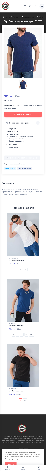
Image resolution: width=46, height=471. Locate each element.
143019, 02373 (13, 389)
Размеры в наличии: (12, 105)
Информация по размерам (32, 106)
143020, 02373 (13, 323)
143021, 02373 (13, 258)
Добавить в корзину (24, 114)
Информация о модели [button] (19, 123)
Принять (10, 464)
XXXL (25, 269)
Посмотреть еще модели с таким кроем (22, 158)
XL (22, 335)
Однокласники (25, 168)
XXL (20, 269)
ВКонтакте (11, 168)
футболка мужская (16, 260)
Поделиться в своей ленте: (14, 164)
